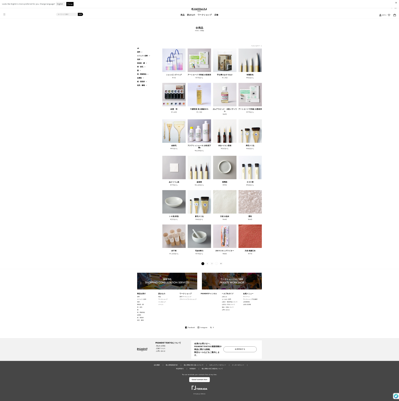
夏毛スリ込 (199, 216)
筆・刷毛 (140, 67)
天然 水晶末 (224, 216)
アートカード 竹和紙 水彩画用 (199, 75)
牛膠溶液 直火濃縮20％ (200, 109)
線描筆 (199, 182)
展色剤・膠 (141, 63)
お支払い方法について (228, 304)
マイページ (246, 296)
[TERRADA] (199, 387)
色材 (138, 59)
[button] (4, 14)
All (138, 48)
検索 (80, 14)
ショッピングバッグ (174, 75)
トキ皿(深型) (174, 216)
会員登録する (240, 349)
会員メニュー (248, 293)
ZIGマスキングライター (225, 251)
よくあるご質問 (226, 299)
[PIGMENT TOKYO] (142, 349)
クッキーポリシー (238, 365)
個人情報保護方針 (172, 365)
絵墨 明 (174, 109)
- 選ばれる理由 (160, 346)
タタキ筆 (250, 182)
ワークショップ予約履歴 (250, 299)
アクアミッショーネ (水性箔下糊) (199, 147)
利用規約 (193, 369)
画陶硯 (224, 182)
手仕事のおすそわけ (225, 75)
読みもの (161, 293)
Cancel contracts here (199, 380)
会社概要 (157, 365)
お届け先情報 (247, 304)
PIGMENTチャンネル (209, 293)
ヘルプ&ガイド (228, 293)
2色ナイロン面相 (224, 146)
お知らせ (224, 296)
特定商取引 (180, 369)
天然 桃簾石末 (250, 251)
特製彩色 (250, 75)
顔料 (138, 52)
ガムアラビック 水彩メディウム (225, 110)
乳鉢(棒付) (199, 251)
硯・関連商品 (141, 74)
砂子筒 (174, 251)
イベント (161, 304)
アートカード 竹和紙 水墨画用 (250, 109)
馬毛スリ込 (250, 146)
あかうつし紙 (174, 182)
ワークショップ (162, 299)
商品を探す (141, 293)
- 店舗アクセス (160, 348)
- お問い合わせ (160, 351)
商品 (159, 296)
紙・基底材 (141, 82)
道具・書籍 (141, 85)
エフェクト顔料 (142, 56)
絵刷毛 (174, 146)
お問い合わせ (226, 310)
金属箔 (139, 78)
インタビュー (162, 302)
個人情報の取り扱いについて (194, 365)
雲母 (250, 216)
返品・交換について (228, 307)
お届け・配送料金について (230, 302)
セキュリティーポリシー (217, 365)
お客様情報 (246, 302)
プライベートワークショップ (188, 299)
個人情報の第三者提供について (212, 369)
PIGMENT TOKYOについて (168, 342)
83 (221, 263)
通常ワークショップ (185, 296)
